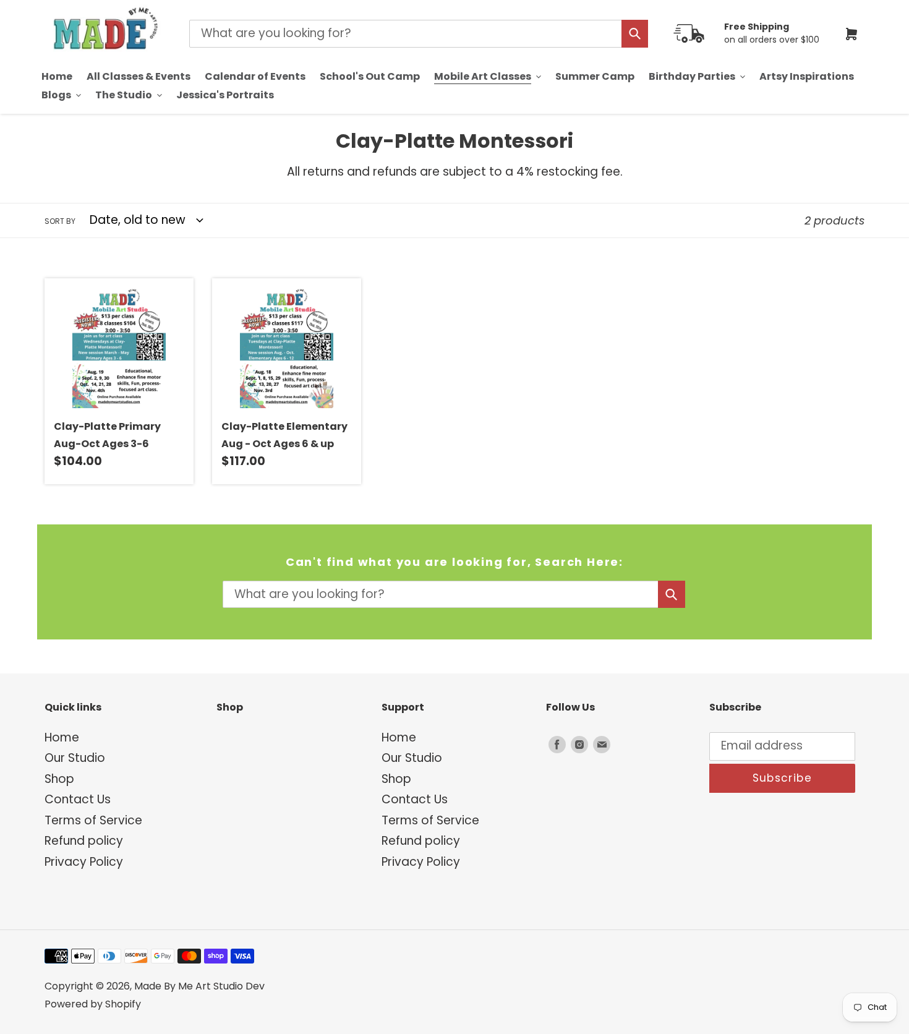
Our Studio (75, 758)
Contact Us (78, 799)
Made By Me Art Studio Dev (199, 986)
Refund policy (84, 840)
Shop (59, 779)
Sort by (60, 221)
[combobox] (418, 34)
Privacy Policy (84, 861)
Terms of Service (93, 820)
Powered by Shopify (93, 1004)
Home (62, 737)
